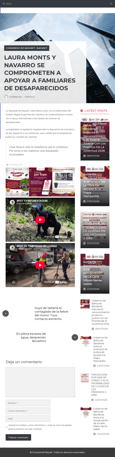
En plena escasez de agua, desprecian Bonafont (31, 337)
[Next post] (75, 337)
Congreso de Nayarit (20, 48)
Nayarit (42, 48)
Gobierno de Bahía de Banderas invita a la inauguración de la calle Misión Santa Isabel (100, 419)
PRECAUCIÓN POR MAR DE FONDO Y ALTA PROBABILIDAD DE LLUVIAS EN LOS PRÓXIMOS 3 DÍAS (94, 227)
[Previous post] (5, 313)
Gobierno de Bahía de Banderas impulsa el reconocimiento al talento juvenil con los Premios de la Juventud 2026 (94, 136)
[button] (111, 4)
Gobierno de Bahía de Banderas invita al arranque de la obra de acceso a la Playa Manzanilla (100, 349)
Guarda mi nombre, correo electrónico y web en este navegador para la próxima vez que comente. (40, 427)
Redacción (17, 97)
